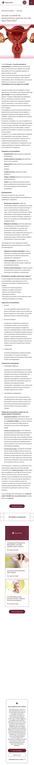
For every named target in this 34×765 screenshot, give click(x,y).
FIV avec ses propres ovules (12, 430)
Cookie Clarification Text (15, 742)
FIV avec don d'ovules (10, 448)
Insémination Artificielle (10, 416)
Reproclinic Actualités (8, 10)
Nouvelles (19, 10)
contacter (10, 498)
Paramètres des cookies (16, 759)
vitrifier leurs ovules (17, 470)
